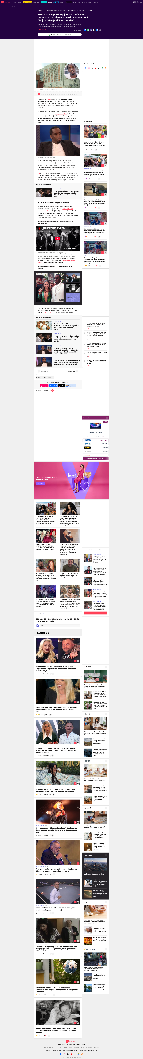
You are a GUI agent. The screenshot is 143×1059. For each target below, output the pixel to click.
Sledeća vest (71, 371)
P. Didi (49, 99)
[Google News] (102, 68)
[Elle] (56, 1047)
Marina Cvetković (42, 29)
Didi (39, 173)
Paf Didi (38, 377)
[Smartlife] (76, 1047)
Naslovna (40, 10)
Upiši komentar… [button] (45, 626)
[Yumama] (89, 1047)
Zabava (46, 10)
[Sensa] (82, 1047)
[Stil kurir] (60, 1047)
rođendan (50, 377)
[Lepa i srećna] (70, 1047)
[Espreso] (51, 1047)
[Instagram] (89, 68)
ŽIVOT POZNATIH (49, 312)
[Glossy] (65, 1047)
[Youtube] (95, 68)
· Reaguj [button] (90, 178)
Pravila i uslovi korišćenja (67, 1050)
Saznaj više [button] (40, 483)
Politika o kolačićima (78, 1050)
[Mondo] (5, 2)
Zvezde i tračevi (53, 10)
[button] (78, 30)
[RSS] (105, 68)
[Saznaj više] (106, 667)
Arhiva (85, 1050)
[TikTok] (99, 68)
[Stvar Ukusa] (96, 1047)
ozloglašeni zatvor (61, 114)
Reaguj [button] (39, 390)
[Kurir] (46, 1047)
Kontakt (59, 1050)
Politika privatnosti (92, 1050)
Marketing (48, 1050)
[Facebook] (85, 68)
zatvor (44, 377)
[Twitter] (92, 68)
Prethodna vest (45, 371)
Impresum (54, 1050)
